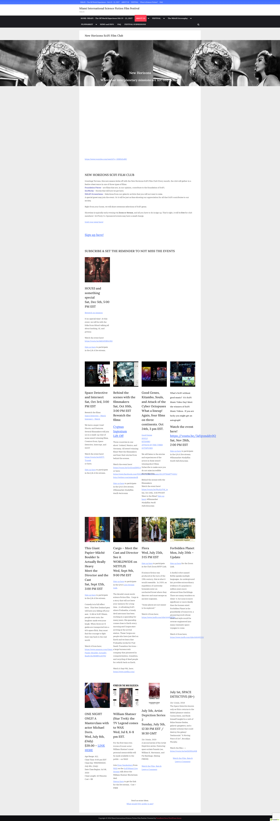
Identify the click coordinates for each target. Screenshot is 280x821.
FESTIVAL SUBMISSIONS (135, 24)
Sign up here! (94, 235)
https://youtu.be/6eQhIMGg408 (183, 751)
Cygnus (118, 427)
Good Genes (147, 435)
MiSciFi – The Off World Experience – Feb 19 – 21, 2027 (100, 2)
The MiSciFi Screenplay (178, 18)
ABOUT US (125, 2)
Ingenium (120, 431)
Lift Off (118, 436)
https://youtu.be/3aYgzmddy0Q (193, 436)
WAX (115, 768)
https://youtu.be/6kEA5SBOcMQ (99, 341)
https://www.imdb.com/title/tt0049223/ (187, 637)
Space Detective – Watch (95, 416)
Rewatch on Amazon (94, 313)
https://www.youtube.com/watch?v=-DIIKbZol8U (106, 159)
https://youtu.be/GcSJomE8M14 (127, 467)
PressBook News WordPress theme (168, 818)
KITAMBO (146, 441)
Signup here (118, 781)
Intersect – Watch (92, 419)
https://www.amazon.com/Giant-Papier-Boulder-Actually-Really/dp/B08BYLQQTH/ (99, 652)
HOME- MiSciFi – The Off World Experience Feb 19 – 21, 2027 (107, 18)
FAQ (161, 2)
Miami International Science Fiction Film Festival (109, 8)
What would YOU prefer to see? (140, 804)
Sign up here (90, 347)
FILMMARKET (87, 24)
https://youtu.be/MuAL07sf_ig (155, 489)
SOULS (145, 438)
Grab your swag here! (94, 222)
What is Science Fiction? (149, 2)
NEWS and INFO (107, 24)
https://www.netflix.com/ (124, 671)
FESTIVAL (134, 2)
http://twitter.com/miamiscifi (125, 477)
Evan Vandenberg (125, 765)
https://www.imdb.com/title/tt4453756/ (158, 617)
